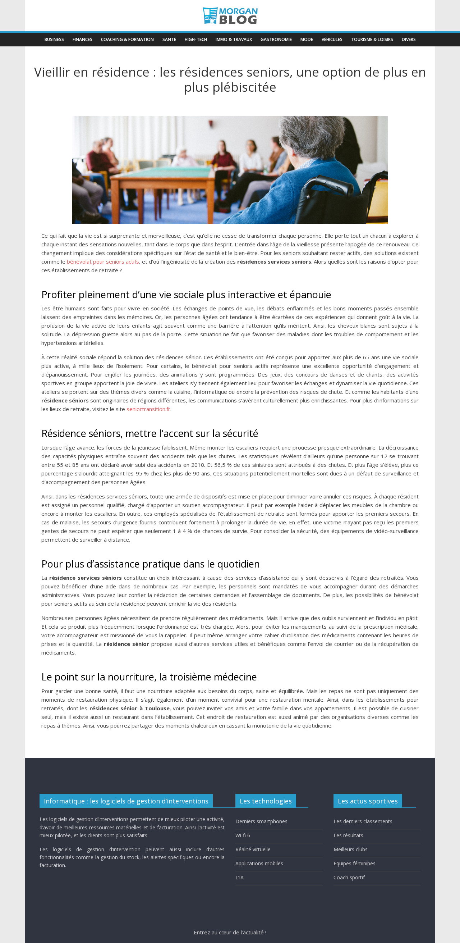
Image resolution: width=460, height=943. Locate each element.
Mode (306, 39)
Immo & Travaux (234, 39)
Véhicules (332, 39)
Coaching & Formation (127, 39)
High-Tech (196, 39)
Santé (169, 39)
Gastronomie (276, 39)
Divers (409, 39)
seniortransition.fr (148, 409)
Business (54, 39)
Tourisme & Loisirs (372, 39)
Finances (82, 39)
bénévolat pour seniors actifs (103, 261)
